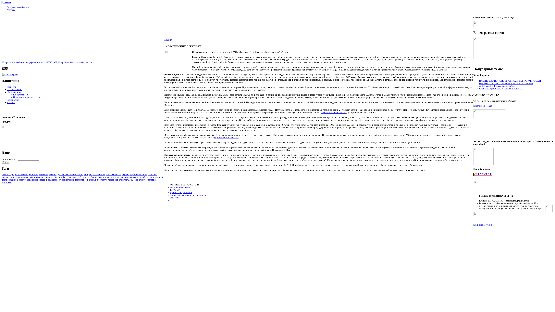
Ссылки (11, 102)
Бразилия (23, 174)
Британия (33, 174)
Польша (110, 174)
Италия (96, 174)
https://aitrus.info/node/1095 (333, 112)
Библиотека (13, 100)
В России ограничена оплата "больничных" (500, 88)
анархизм (152, 174)
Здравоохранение (65, 174)
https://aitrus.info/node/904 (226, 137)
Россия (117, 174)
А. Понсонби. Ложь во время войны (497, 86)
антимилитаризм (42, 177)
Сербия (125, 174)
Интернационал (15, 92)
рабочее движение (28, 180)
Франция (142, 174)
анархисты (7, 177)
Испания (78, 174)
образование (149, 177)
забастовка (94, 177)
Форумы (11, 10)
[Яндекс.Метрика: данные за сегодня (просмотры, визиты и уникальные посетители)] (482, 225)
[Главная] (6, 2)
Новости (11, 87)
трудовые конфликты (135, 180)
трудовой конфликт (115, 180)
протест (159, 177)
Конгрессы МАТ (21, 94)
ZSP (17, 174)
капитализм (106, 177)
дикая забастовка (80, 177)
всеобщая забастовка (61, 177)
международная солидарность (127, 177)
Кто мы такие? (14, 89)
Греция (52, 174)
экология (151, 180)
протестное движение (181, 192)
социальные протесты (73, 180)
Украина (134, 174)
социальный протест (94, 180)
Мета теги (7, 182)
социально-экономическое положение (189, 195)
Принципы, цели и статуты (26, 97)
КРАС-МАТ (176, 190)
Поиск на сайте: (10, 159)
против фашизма (10, 180)
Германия (43, 174)
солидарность (55, 180)
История (88, 174)
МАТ (102, 174)
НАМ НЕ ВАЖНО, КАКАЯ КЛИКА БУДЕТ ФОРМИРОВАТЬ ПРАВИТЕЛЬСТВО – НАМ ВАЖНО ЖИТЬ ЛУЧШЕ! (510, 82)
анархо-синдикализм (23, 177)
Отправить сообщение (18, 7)
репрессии (42, 180)
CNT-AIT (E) (8, 174)
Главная (168, 40)
